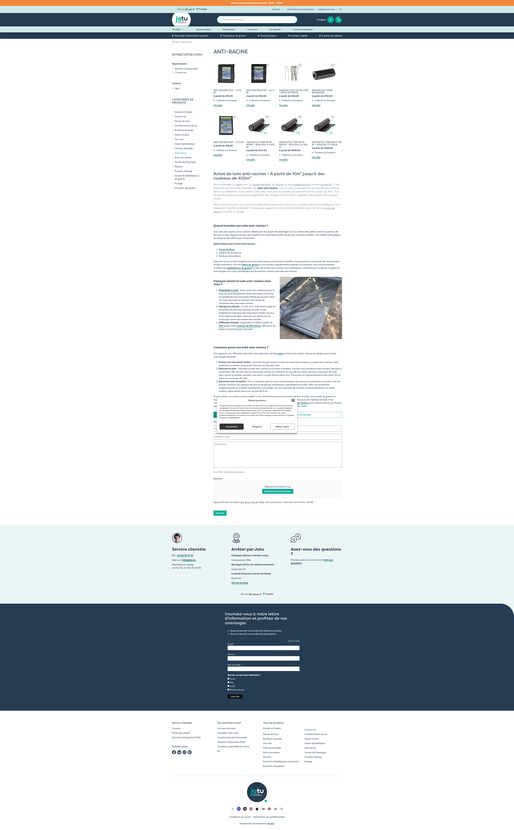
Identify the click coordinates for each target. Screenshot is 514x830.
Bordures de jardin (184, 130)
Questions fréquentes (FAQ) (186, 737)
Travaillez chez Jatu (228, 732)
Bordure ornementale (186, 68)
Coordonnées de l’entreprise (232, 737)
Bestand (217, 478)
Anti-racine (180, 152)
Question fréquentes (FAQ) (231, 741)
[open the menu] (282, 9)
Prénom (232, 654)
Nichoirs (179, 166)
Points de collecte (181, 732)
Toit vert (179, 139)
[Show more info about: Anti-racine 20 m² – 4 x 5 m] (268, 64)
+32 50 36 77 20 (185, 555)
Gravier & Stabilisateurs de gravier (187, 177)
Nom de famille (235, 665)
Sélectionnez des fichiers (277, 491)
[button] (293, 400)
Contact (276, 9)
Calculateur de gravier (234, 35)
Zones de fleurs (227, 249)
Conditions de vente (240, 817)
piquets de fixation (299, 402)
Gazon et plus (182, 134)
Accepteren (231, 426)
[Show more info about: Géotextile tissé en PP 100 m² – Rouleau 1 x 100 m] (333, 116)
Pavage (179, 183)
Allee (232, 682)
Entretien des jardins (185, 187)
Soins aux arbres (183, 157)
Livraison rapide (299, 35)
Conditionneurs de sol (186, 125)
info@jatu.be (189, 560)
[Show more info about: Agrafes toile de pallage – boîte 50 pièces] (300, 64)
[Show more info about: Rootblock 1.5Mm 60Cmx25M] (333, 64)
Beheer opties (282, 426)
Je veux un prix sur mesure (296, 414)
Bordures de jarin (237, 690)
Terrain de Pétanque (185, 162)
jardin (239, 184)
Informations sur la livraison (300, 9)
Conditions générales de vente (233, 746)
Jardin (232, 686)
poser (281, 353)
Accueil (175, 42)
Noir (177, 88)
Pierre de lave (229, 29)
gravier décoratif (261, 184)
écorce (280, 184)
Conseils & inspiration (303, 29)
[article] (257, 3)
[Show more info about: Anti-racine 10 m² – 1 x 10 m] (235, 64)
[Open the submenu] (183, 29)
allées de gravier (250, 264)
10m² (221, 325)
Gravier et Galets (183, 111)
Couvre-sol (252, 29)
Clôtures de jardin (184, 148)
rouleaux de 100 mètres (248, 325)
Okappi (270, 823)
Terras (232, 679)
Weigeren (257, 426)
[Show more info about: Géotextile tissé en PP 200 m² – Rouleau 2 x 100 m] (300, 116)
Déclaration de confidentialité (269, 817)
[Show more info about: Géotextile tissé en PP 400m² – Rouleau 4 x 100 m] (268, 116)
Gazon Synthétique (185, 143)
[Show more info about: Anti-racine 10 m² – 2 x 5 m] (235, 116)
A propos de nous (326, 9)
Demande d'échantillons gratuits (191, 35)
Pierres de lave (182, 121)
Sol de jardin (275, 29)
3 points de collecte (332, 35)
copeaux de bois (301, 184)
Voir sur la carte (239, 582)
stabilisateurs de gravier (239, 267)
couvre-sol (326, 184)
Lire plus (217, 105)
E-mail (231, 644)
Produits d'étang (183, 171)
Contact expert (268, 35)
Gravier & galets (203, 29)
